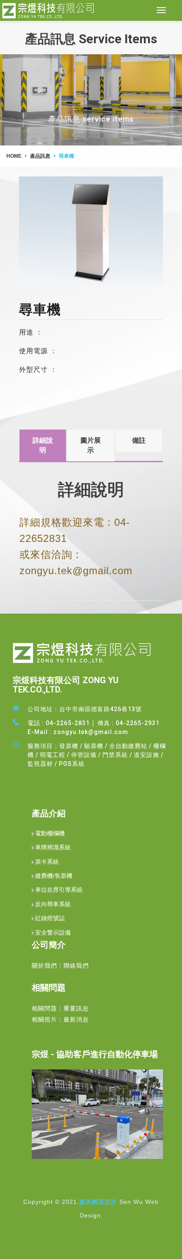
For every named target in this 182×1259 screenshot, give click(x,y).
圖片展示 (90, 445)
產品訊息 (40, 156)
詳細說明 (43, 445)
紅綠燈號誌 (50, 918)
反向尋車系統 (53, 904)
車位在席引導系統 (59, 889)
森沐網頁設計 (98, 1201)
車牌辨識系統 (53, 847)
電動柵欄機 (50, 833)
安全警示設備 (53, 932)
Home (14, 156)
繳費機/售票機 (53, 875)
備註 (139, 440)
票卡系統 (47, 861)
